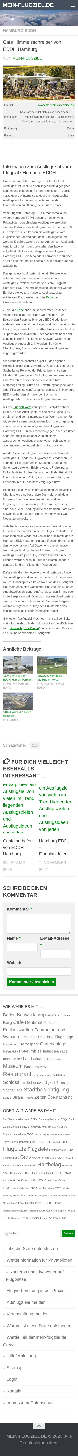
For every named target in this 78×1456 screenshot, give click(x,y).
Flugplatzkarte (22, 407)
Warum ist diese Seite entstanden (39, 1325)
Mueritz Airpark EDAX (13, 1203)
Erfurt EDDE (45, 1142)
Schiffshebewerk (42, 1075)
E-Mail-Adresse (54, 941)
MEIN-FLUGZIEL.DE (28, 5)
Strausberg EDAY (19, 1218)
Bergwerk (52, 1015)
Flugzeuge (64, 1037)
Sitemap (15, 1367)
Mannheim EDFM (66, 1195)
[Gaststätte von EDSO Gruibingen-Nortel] (52, 665)
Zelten (40, 1097)
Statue (7, 1097)
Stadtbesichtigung (46, 1089)
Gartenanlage (53, 1043)
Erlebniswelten (18, 1029)
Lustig (48, 1059)
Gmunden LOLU (11, 1158)
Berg (40, 1015)
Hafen (7, 1051)
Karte (49, 297)
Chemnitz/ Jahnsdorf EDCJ (44, 1127)
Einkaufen (51, 1023)
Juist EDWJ (65, 1173)
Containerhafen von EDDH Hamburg (18, 847)
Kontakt (14, 1390)
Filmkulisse (45, 1037)
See (23, 1082)
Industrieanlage (55, 1051)
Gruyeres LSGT (65, 1158)
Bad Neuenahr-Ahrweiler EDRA (20, 1119)
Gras (25, 1157)
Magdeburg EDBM (48, 1195)
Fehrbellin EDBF (60, 1142)
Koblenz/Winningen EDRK (24, 1188)
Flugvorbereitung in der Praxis (35, 1290)
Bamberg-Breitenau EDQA (53, 1119)
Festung (28, 1037)
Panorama (31, 1066)
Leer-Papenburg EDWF (49, 1188)
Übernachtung (60, 1097)
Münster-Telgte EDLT (36, 1203)
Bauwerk (26, 1014)
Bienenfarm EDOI (20, 1127)
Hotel (23, 1051)
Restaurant (17, 1074)
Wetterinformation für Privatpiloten (39, 1260)
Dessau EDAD (42, 1134)
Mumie (58, 1059)
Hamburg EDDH (19, 30)
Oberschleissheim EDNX (15, 1211)
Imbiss (35, 1051)
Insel (7, 1059)
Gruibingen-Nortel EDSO (44, 1158)
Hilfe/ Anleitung (21, 1355)
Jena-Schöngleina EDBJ (45, 1173)
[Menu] (73, 5)
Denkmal (33, 1022)
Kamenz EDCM (11, 1180)
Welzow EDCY (57, 1217)
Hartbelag (49, 1165)
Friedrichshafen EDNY (61, 1150)
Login (12, 1379)
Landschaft (33, 1058)
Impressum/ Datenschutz (31, 1402)
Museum (13, 1066)
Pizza (43, 1066)
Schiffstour (59, 1075)
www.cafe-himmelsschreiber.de (56, 104)
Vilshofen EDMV (38, 1218)
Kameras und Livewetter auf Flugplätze (35, 1275)
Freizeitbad (10, 1044)
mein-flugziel (27, 58)
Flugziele (38, 1149)
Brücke (65, 1015)
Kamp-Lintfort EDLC (33, 1180)
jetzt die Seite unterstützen (32, 1248)
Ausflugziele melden (26, 1302)
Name (14, 938)
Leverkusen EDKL (29, 1195)
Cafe (34, 745)
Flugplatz (14, 1148)
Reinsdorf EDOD (36, 1211)
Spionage (63, 1082)
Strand (18, 1097)
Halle (15, 1051)
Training (29, 1098)
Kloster (17, 1059)
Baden (9, 1014)
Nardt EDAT (55, 1203)
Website (14, 962)
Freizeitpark (29, 1044)
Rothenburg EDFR (56, 1211)
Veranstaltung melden (28, 1313)
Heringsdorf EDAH (20, 1173)
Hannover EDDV (28, 1165)
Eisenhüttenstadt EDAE (23, 1141)
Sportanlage (12, 1090)
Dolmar (53, 1134)
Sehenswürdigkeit (41, 1082)
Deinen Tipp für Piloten (24, 628)
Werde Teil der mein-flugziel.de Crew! (34, 1341)
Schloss (11, 1082)
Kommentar (19, 909)
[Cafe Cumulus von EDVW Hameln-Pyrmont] (18, 665)
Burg (7, 1022)
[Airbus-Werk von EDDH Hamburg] (18, 701)
